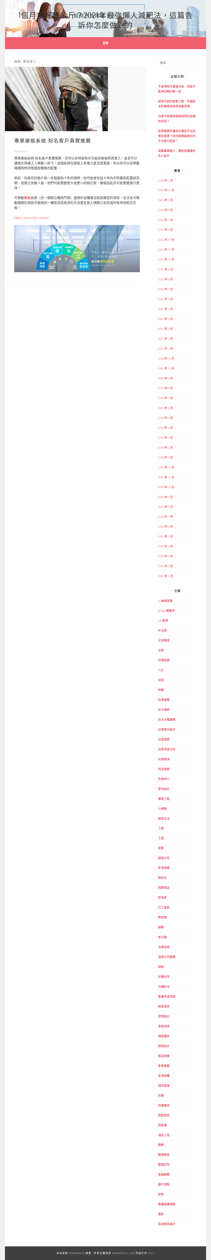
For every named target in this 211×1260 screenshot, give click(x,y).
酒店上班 (164, 1135)
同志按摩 (164, 769)
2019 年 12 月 (166, 467)
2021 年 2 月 (165, 338)
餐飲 (161, 1214)
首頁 (105, 43)
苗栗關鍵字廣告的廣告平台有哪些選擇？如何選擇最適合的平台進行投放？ (177, 136)
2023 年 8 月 (165, 210)
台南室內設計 (166, 729)
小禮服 (162, 808)
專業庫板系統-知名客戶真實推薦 (52, 140)
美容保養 (164, 1056)
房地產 (162, 897)
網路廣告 (164, 1036)
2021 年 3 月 (165, 329)
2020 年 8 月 (165, 388)
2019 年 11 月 (166, 477)
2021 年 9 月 (165, 269)
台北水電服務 (166, 719)
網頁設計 (164, 1046)
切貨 (161, 680)
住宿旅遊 (164, 660)
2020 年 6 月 (165, 408)
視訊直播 (164, 1085)
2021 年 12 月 (166, 239)
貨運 (161, 1095)
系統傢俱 (164, 1026)
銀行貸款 (164, 1184)
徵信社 (162, 878)
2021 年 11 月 (166, 249)
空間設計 (164, 1016)
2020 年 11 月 (166, 368)
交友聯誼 (164, 640)
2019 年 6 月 (165, 526)
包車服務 (164, 700)
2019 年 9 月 (165, 497)
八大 (161, 670)
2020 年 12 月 (166, 358)
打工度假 (164, 907)
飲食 (161, 1194)
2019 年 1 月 (165, 576)
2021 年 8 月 (165, 279)
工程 (161, 838)
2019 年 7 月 (165, 516)
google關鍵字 (166, 610)
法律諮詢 (164, 947)
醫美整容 (164, 1154)
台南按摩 (164, 739)
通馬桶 (162, 1125)
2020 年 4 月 (165, 428)
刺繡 (161, 690)
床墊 (161, 848)
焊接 (161, 967)
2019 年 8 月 (165, 507)
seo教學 (163, 620)
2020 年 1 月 (165, 457)
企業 (161, 650)
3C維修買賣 (165, 601)
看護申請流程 (166, 996)
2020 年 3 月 (165, 437)
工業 (161, 828)
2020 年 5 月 (165, 418)
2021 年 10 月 (166, 259)
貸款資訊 (164, 1115)
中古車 (162, 630)
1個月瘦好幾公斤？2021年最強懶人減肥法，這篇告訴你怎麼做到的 (105, 19)
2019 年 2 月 (165, 566)
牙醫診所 (164, 977)
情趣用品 (164, 887)
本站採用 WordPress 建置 (73, 1253)
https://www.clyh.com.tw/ (31, 217)
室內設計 (164, 789)
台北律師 (164, 709)
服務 (161, 927)
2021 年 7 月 (165, 289)
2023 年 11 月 (166, 190)
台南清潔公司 (166, 749)
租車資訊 (164, 1006)
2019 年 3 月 (165, 556)
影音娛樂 (164, 868)
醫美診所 (164, 1164)
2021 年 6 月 (165, 299)
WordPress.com (123, 1253)
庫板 (27, 198)
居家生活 (164, 818)
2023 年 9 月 (165, 200)
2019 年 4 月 (165, 546)
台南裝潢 (164, 759)
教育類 (162, 917)
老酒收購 (164, 1075)
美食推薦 (164, 1066)
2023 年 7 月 (165, 220)
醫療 (161, 1145)
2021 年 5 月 (165, 309)
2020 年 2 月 (165, 447)
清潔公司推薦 (166, 957)
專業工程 (164, 799)
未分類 (162, 937)
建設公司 (164, 858)
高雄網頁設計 (166, 1224)
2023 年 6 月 (165, 230)
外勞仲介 (164, 779)
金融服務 (164, 1174)
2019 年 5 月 (165, 536)
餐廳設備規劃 (166, 1204)
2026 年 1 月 (165, 180)
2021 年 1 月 (165, 348)
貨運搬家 (164, 1105)
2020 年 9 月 (165, 378)
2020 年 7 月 (165, 398)
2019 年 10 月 (166, 487)
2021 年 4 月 (165, 319)
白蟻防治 (164, 986)
